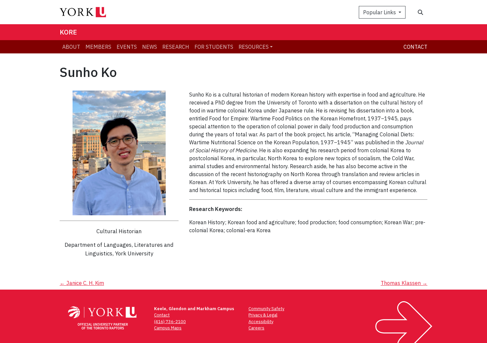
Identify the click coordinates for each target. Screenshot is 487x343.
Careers (256, 328)
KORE (68, 32)
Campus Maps (168, 328)
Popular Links (380, 12)
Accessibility (260, 321)
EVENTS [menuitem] (127, 46)
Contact (415, 46)
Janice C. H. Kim (82, 283)
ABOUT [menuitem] (71, 46)
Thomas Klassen (404, 283)
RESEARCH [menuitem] (175, 46)
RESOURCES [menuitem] (254, 46)
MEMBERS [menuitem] (98, 46)
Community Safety (266, 308)
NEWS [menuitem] (149, 46)
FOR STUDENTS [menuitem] (213, 46)
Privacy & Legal (262, 315)
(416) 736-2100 (170, 321)
